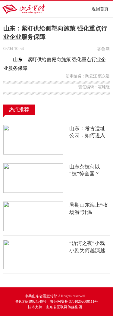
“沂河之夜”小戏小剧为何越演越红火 (87, 250)
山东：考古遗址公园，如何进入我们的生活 (87, 135)
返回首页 (100, 9)
